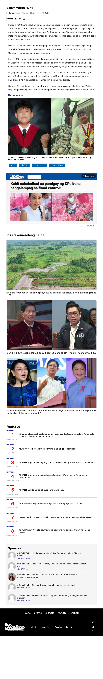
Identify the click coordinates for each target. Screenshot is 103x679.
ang (12, 165)
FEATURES (46, 13)
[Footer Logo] (15, 627)
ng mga (24, 165)
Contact (69, 627)
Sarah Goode (39, 165)
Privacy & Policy (45, 627)
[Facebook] (15, 19)
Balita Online (14, 13)
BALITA (27, 613)
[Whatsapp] (24, 19)
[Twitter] (20, 19)
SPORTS (38, 613)
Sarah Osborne (57, 165)
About (33, 627)
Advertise (58, 627)
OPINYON (74, 613)
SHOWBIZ (49, 613)
